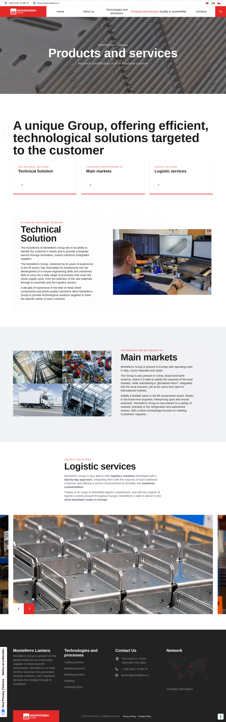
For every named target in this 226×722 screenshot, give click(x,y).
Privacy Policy (129, 716)
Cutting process (73, 662)
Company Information (180, 689)
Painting (69, 680)
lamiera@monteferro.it (48, 3)
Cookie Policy (144, 716)
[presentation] (18, 608)
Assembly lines (73, 687)
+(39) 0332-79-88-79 (18, 3)
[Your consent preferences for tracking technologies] (221, 717)
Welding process (74, 674)
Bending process (74, 668)
